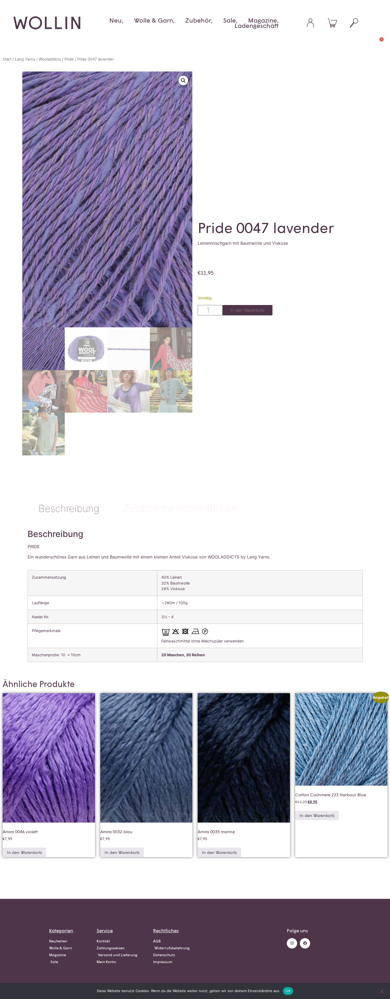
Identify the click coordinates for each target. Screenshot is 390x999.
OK (288, 991)
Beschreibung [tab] (68, 508)
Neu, (116, 20)
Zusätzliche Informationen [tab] (180, 508)
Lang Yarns (25, 59)
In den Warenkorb (248, 310)
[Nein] (381, 990)
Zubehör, (199, 20)
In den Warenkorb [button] (24, 852)
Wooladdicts (50, 59)
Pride (69, 59)
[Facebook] (305, 943)
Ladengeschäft (257, 25)
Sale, (230, 20)
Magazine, (263, 20)
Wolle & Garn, (154, 20)
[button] (183, 80)
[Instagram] (292, 943)
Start (7, 59)
